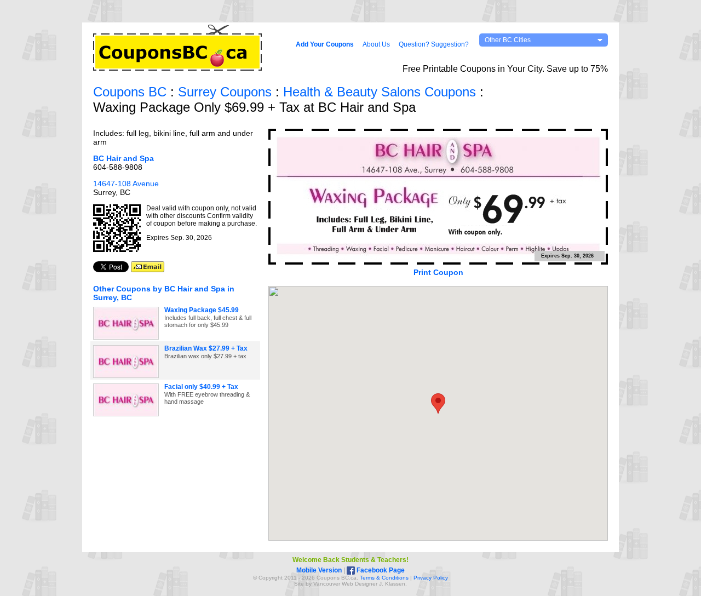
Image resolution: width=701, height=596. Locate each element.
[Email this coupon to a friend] (147, 269)
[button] (438, 403)
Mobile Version (319, 570)
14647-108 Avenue (126, 183)
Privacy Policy (430, 578)
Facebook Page (380, 570)
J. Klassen (392, 584)
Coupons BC (129, 91)
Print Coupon (438, 272)
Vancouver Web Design (342, 584)
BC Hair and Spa (123, 158)
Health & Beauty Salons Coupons (379, 91)
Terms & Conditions (384, 578)
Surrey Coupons (225, 91)
